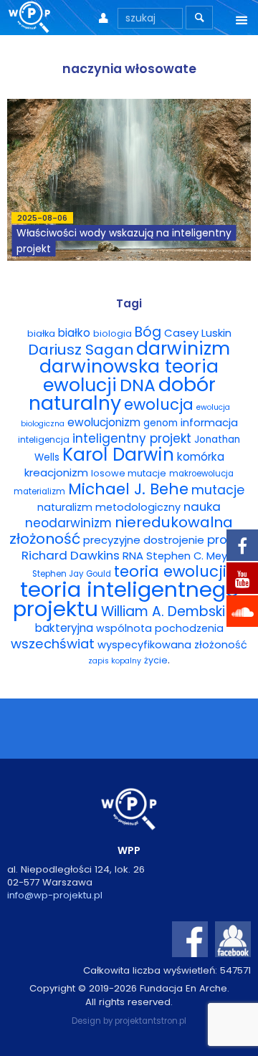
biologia (112, 333)
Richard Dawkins (71, 555)
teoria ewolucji (170, 571)
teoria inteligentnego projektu (126, 599)
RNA (133, 555)
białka (41, 333)
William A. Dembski (163, 611)
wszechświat (53, 644)
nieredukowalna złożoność (121, 530)
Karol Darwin (118, 454)
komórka (200, 456)
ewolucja (159, 404)
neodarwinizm (68, 523)
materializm (39, 491)
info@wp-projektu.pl (54, 895)
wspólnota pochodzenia (160, 628)
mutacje (217, 490)
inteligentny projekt (131, 438)
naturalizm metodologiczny (109, 507)
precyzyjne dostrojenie (143, 539)
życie (156, 660)
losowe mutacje (128, 473)
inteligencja (44, 439)
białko (74, 332)
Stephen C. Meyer (191, 556)
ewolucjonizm (103, 422)
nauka (202, 506)
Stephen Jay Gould (71, 574)
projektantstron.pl (150, 1021)
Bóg (148, 332)
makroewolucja (201, 473)
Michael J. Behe (128, 489)
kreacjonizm (56, 472)
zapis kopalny (114, 661)
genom (160, 423)
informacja (209, 423)
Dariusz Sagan (80, 350)
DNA (138, 385)
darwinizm (183, 348)
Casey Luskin (197, 332)
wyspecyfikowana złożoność (172, 645)
